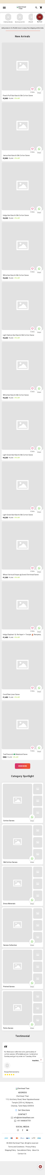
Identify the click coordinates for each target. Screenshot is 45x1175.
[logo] (22, 7)
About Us (35, 1150)
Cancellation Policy (24, 1150)
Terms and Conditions (16, 1147)
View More (22, 766)
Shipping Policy (10, 1150)
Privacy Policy (31, 1147)
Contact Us (22, 1154)
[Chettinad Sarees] (8, 17)
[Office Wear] (31, 17)
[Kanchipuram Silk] (19, 17)
